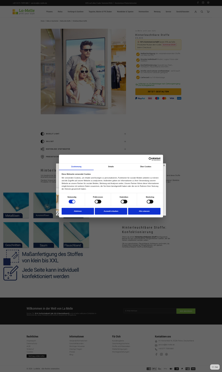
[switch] (98, 201)
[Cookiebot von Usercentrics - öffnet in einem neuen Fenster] (150, 159)
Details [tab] (111, 167)
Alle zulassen (144, 211)
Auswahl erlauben (111, 211)
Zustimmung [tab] (76, 167)
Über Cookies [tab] (145, 167)
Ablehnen (78, 211)
